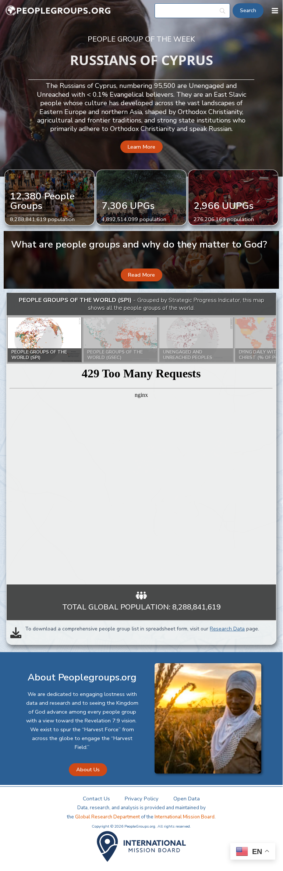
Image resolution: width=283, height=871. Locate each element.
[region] (141, 439)
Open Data (186, 798)
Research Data (227, 628)
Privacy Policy (142, 798)
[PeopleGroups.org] (58, 11)
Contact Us (96, 798)
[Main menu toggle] (275, 10)
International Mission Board (185, 817)
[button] (141, 147)
